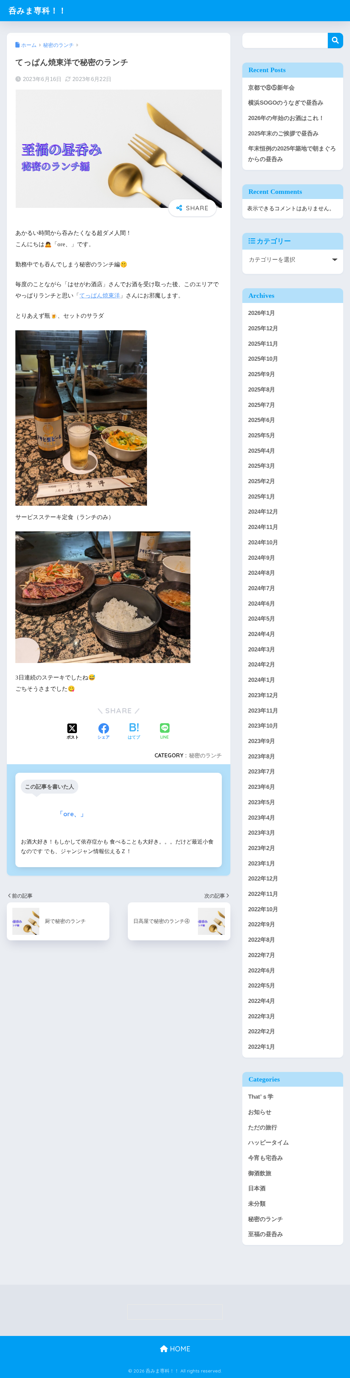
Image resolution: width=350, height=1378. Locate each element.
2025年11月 (263, 344)
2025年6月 (261, 420)
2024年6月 (261, 603)
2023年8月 (261, 756)
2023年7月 (261, 771)
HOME (179, 1348)
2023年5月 (261, 802)
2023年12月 (263, 695)
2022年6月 (261, 970)
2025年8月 (261, 389)
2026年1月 (261, 313)
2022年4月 (261, 1001)
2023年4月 (261, 817)
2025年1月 (261, 496)
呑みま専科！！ (38, 10)
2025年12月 (263, 328)
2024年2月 (261, 664)
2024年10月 (263, 542)
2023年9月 (261, 741)
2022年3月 (261, 1016)
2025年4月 (261, 451)
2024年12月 (263, 511)
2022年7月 (261, 955)
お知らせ (259, 1112)
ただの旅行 (262, 1127)
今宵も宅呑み (265, 1158)
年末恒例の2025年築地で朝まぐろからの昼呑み (292, 153)
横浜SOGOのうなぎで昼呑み (285, 103)
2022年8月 (261, 940)
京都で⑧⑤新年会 (271, 87)
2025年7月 (261, 405)
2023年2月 (261, 848)
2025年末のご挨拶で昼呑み (283, 133)
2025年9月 (261, 374)
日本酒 (257, 1188)
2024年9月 (261, 558)
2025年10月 (263, 359)
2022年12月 (263, 878)
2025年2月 (261, 481)
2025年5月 (261, 435)
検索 (335, 40)
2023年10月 (263, 726)
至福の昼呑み (265, 1234)
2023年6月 (261, 787)
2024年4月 (261, 634)
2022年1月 (261, 1047)
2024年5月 (261, 618)
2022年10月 (263, 909)
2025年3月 (261, 466)
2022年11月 (263, 894)
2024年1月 (261, 680)
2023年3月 (261, 833)
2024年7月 (261, 588)
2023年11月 (263, 710)
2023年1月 (261, 863)
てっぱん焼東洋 (99, 295)
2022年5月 (261, 985)
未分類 (257, 1204)
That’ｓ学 (260, 1097)
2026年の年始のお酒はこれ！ (286, 118)
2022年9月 (261, 924)
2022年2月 (261, 1031)
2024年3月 (261, 649)
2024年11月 (263, 527)
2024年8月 (261, 573)
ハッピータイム (268, 1142)
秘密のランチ (205, 755)
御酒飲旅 (259, 1173)
